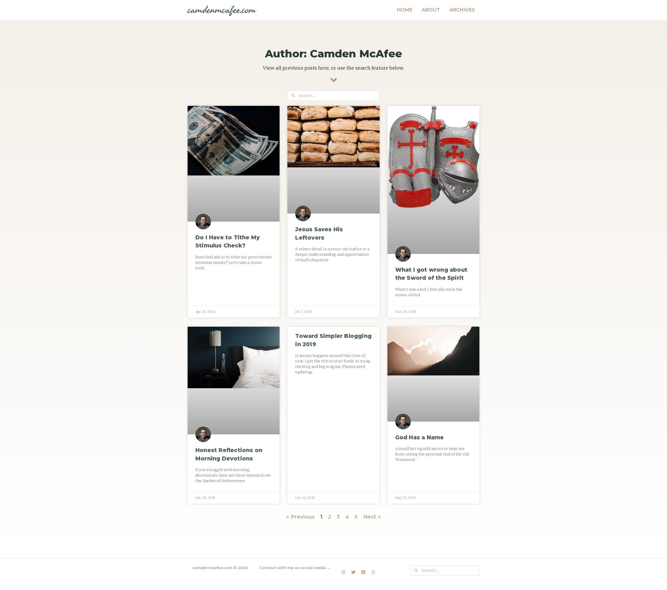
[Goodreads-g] (373, 572)
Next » (372, 517)
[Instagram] (343, 572)
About (431, 10)
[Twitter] (353, 572)
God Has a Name (419, 437)
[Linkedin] (363, 572)
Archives (462, 10)
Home (404, 10)
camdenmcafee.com (222, 10)
